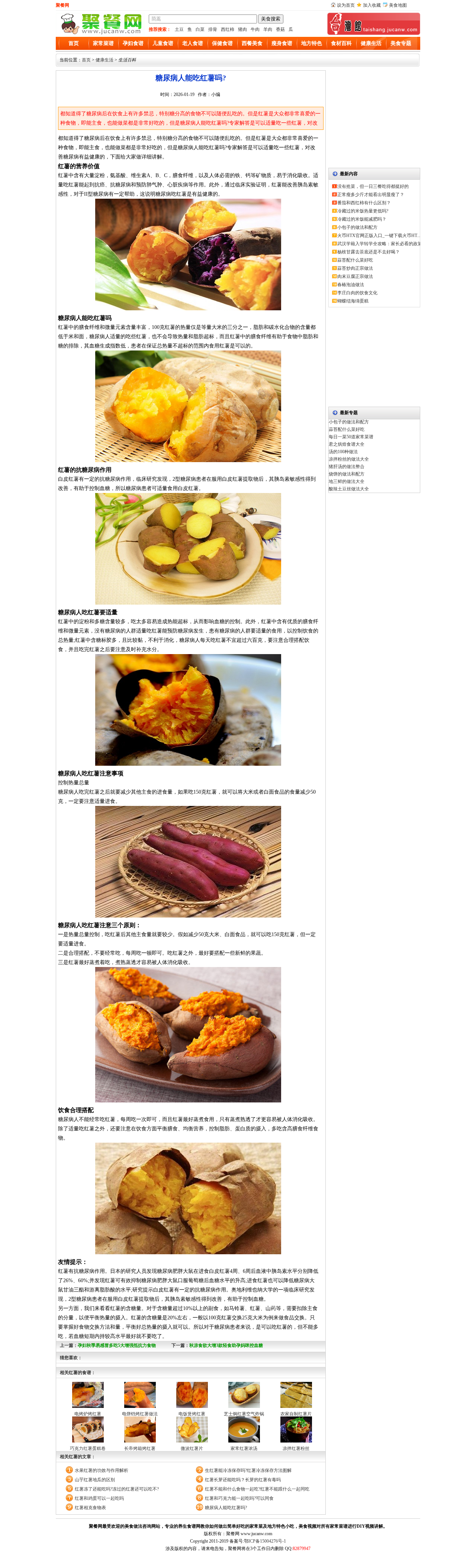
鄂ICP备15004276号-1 (265, 1541)
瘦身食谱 (281, 43)
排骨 (212, 29)
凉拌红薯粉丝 (296, 1448)
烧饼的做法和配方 (346, 474)
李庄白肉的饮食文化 (357, 292)
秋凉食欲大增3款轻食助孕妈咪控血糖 (226, 1345)
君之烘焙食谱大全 (346, 444)
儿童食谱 (162, 43)
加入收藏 (372, 5)
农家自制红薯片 (296, 1413)
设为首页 (346, 5)
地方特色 (311, 43)
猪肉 (242, 29)
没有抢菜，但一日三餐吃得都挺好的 (373, 186)
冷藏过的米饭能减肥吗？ (361, 219)
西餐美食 (252, 43)
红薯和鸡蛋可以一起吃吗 (99, 1498)
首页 (73, 43)
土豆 (179, 29)
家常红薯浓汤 (244, 1448)
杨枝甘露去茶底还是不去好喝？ (368, 251)
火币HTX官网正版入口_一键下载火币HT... (378, 235)
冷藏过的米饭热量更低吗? (362, 211)
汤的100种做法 (343, 451)
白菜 (200, 29)
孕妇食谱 (133, 43)
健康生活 (371, 43)
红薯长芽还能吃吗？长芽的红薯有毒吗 (243, 1479)
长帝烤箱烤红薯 (139, 1448)
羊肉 (267, 29)
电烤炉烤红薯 (87, 1413)
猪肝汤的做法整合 (346, 466)
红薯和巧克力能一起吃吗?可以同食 (239, 1498)
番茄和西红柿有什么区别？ (364, 202)
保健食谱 (222, 43)
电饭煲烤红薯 (191, 1413)
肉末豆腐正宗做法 (355, 276)
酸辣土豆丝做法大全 (349, 489)
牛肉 (255, 29)
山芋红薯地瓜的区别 (95, 1479)
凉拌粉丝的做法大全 (349, 459)
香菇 (280, 29)
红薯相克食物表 (90, 1507)
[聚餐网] (100, 33)
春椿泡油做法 (350, 284)
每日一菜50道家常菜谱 (351, 436)
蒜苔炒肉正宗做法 (355, 268)
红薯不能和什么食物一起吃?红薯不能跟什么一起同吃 (257, 1489)
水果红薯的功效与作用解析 (101, 1470)
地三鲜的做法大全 (346, 481)
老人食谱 (192, 43)
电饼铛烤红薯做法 (140, 1413)
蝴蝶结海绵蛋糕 (353, 301)
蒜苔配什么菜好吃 (355, 260)
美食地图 (398, 5)
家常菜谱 (103, 43)
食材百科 (341, 43)
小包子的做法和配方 (357, 227)
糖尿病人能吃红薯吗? (226, 1507)
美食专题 (400, 43)
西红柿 (227, 29)
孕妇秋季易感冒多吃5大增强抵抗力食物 (117, 1345)
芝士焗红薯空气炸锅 (244, 1413)
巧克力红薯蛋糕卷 (88, 1448)
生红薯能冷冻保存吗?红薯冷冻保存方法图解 (248, 1470)
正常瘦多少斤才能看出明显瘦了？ (370, 194)
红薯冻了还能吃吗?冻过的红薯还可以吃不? (117, 1489)
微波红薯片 (192, 1448)
